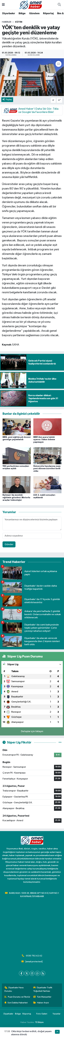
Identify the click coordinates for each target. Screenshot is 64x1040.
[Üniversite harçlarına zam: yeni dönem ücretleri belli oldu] (47, 455)
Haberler (6, 22)
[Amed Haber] (30, 4)
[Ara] (59, 5)
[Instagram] (32, 973)
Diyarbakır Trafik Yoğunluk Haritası (42, 989)
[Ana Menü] (3, 5)
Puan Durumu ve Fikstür (19, 997)
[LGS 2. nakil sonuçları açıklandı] (47, 484)
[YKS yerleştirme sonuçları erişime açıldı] (17, 455)
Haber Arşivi (43, 1003)
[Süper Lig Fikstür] (60, 742)
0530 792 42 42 (34, 956)
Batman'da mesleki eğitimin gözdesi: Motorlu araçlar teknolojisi (16, 497)
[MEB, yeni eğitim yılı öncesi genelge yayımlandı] (17, 426)
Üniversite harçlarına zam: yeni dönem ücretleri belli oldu (47, 468)
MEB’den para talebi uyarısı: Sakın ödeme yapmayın (44, 439)
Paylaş (9, 99)
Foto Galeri (41, 1014)
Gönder (9, 544)
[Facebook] (21, 973)
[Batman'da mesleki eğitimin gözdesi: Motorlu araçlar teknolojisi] (17, 484)
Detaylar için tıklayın (32, 731)
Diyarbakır (8, 13)
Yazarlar (56, 1014)
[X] (26, 973)
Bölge (22, 13)
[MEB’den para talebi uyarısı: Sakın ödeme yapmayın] (47, 426)
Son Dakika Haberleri (18, 1003)
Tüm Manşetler (44, 997)
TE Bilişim (39, 1022)
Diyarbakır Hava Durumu (14, 989)
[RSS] (42, 973)
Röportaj (48, 13)
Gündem (34, 13)
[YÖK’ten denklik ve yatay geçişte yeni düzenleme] (32, 77)
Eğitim (18, 22)
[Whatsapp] (37, 973)
